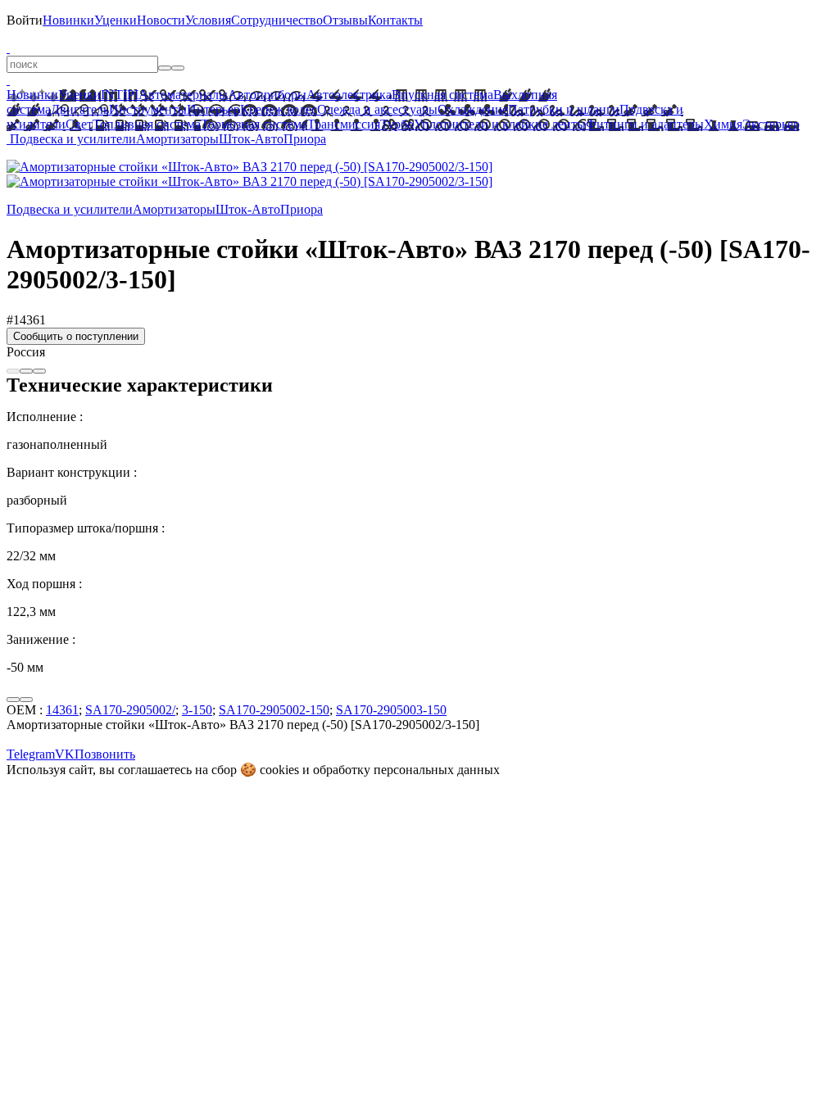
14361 (62, 710)
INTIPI (119, 95)
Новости (161, 20)
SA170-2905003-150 (391, 710)
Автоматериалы (183, 95)
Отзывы (345, 20)
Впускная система (442, 95)
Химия (723, 124)
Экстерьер (771, 124)
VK (65, 754)
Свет (79, 124)
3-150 (197, 710)
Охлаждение (473, 109)
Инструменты (148, 109)
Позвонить (105, 754)
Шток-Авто (251, 139)
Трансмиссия (343, 124)
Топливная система (147, 124)
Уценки (115, 20)
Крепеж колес (278, 109)
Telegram (31, 754)
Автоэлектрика (349, 95)
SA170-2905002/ (130, 710)
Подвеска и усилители (73, 139)
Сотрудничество (277, 20)
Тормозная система (254, 124)
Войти (25, 20)
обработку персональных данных (406, 770)
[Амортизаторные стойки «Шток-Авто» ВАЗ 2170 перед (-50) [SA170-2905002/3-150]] (249, 167)
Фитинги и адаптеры (645, 124)
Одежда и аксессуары (377, 109)
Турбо (397, 124)
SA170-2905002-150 (274, 710)
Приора (304, 139)
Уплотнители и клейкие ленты (500, 124)
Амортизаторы (177, 139)
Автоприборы (267, 95)
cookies (279, 770)
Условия (208, 20)
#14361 (26, 320)
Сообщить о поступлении (75, 336)
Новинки (68, 20)
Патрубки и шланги (563, 109)
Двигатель (80, 109)
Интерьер (213, 109)
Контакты (395, 20)
